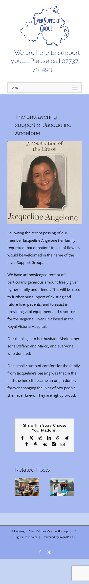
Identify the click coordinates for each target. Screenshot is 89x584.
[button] (18, 487)
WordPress (67, 537)
